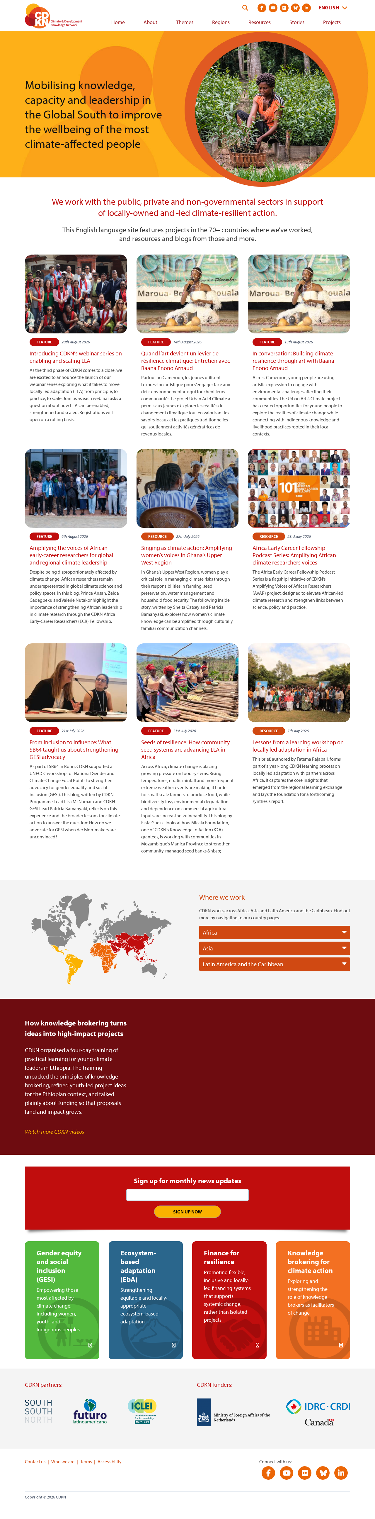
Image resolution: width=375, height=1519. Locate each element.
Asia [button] (208, 948)
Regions (221, 22)
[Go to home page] (61, 17)
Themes (184, 22)
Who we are (62, 1461)
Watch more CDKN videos (54, 1131)
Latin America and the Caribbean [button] (243, 964)
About (150, 22)
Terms (86, 1461)
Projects (332, 22)
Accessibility (110, 1461)
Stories (296, 22)
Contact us (35, 1461)
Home (118, 22)
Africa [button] (210, 932)
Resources (259, 22)
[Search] (245, 8)
